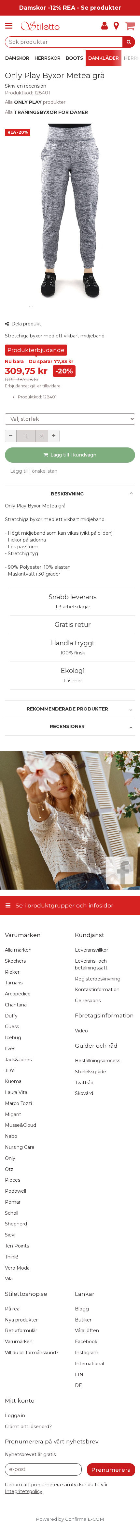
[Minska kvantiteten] (11, 436)
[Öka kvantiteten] (54, 436)
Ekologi (73, 671)
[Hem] (40, 26)
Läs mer (72, 681)
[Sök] (128, 42)
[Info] (116, 26)
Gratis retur (73, 624)
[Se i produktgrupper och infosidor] (11, 26)
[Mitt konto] (104, 26)
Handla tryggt (73, 643)
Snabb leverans (73, 597)
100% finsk (72, 653)
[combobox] (70, 42)
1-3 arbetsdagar (72, 607)
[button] (25, 86)
